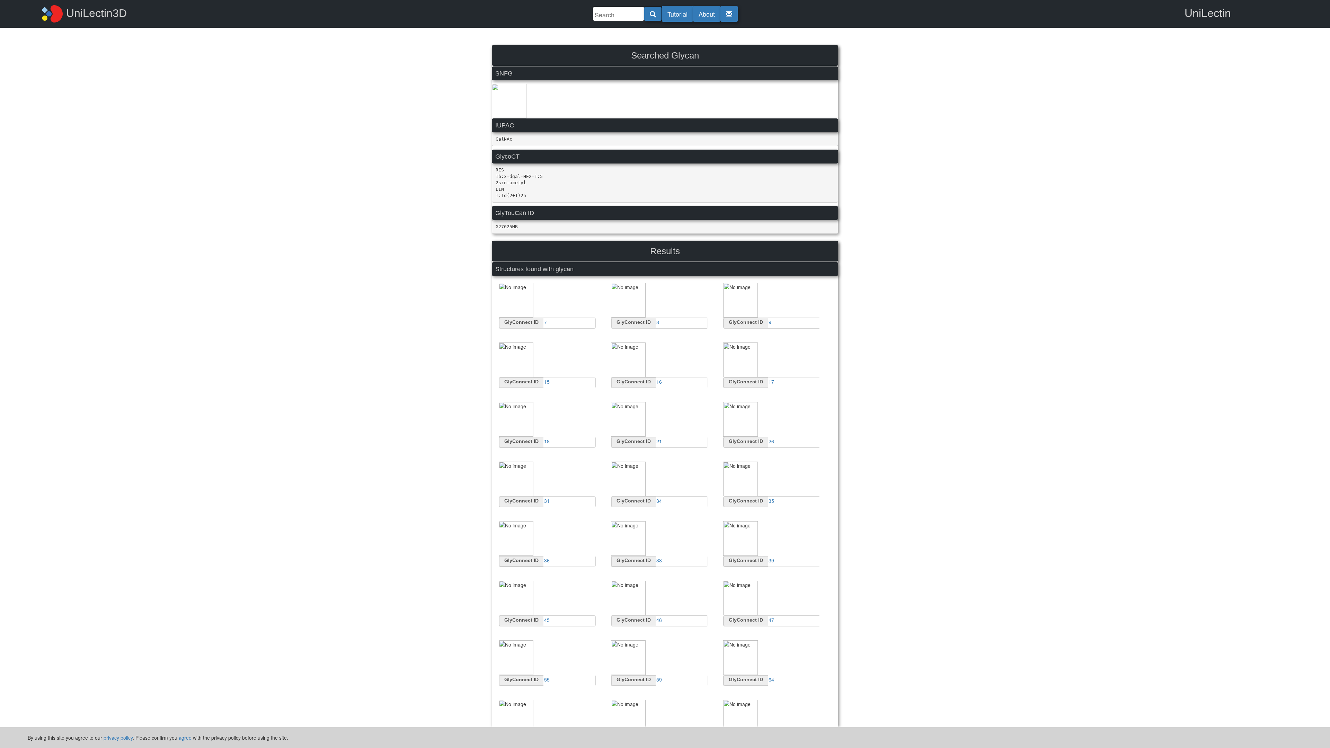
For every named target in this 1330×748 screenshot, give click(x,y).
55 (547, 679)
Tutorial (677, 13)
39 (771, 560)
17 (771, 381)
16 (659, 381)
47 (771, 619)
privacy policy (118, 737)
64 (771, 679)
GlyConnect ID (521, 322)
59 (659, 679)
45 (547, 619)
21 (659, 441)
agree (185, 737)
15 (547, 381)
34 (659, 500)
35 (771, 500)
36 (547, 560)
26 (771, 441)
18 (547, 441)
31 (547, 500)
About (707, 13)
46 (659, 619)
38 (659, 560)
